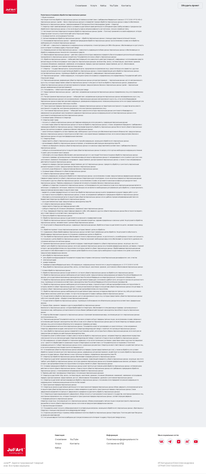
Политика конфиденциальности (122, 439)
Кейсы (103, 5)
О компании (81, 5)
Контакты (126, 5)
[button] (190, 5)
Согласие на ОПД (115, 443)
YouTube (114, 5)
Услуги (93, 5)
